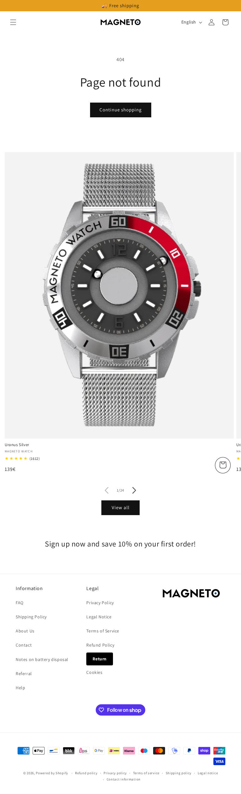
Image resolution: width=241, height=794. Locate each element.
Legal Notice (98, 617)
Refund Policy (100, 645)
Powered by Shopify (52, 773)
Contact (24, 645)
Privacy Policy (100, 602)
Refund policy (86, 773)
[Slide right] (134, 490)
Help (20, 687)
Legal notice (208, 773)
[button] (13, 22)
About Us (25, 631)
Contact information (124, 779)
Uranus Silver (17, 444)
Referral (24, 673)
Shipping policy (179, 773)
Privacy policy (115, 773)
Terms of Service (102, 631)
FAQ (20, 602)
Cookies (94, 672)
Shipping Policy (31, 617)
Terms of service (146, 773)
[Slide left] (107, 490)
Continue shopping (120, 110)
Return (100, 659)
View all (121, 507)
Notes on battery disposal (42, 659)
